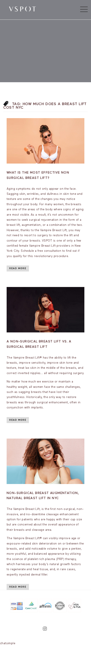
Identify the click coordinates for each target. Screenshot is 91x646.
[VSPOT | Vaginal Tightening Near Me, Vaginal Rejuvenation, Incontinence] (22, 9)
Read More (17, 268)
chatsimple (7, 643)
